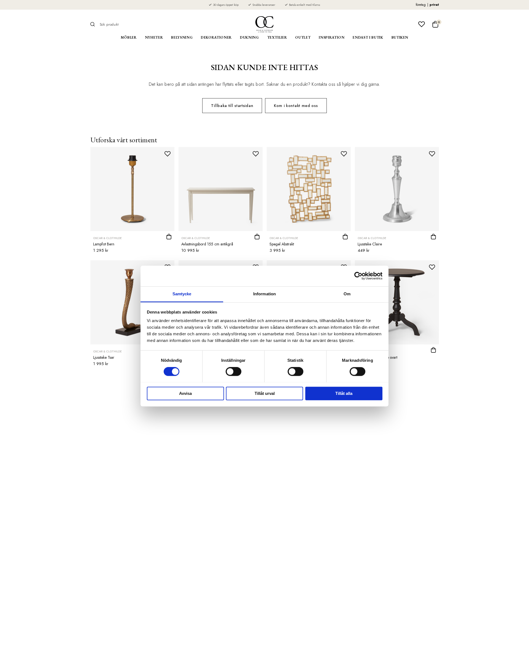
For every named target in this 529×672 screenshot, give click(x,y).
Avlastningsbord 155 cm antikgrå (207, 244)
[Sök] (94, 24)
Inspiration (331, 37)
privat (434, 4)
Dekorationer (216, 37)
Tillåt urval (265, 393)
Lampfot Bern (103, 244)
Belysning (182, 37)
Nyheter (154, 37)
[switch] (233, 371)
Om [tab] (347, 293)
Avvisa (185, 393)
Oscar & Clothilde (107, 238)
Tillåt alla (343, 393)
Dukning (249, 37)
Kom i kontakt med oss (296, 105)
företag (421, 4)
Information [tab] (264, 293)
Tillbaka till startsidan (232, 105)
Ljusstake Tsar (103, 357)
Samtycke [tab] (181, 293)
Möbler (129, 37)
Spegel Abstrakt (281, 244)
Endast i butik (368, 37)
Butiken (400, 37)
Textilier (277, 37)
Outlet (303, 37)
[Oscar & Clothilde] (264, 24)
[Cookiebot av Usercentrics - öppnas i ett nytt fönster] (358, 276)
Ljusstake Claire (370, 244)
